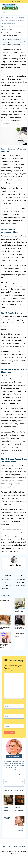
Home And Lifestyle (8, 24)
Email (7, 716)
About (4, 846)
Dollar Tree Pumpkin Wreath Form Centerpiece (19, 809)
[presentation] (20, 603)
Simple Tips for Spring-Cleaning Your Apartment (7, 582)
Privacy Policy (21, 846)
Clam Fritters (17, 1)
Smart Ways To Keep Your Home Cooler (21, 580)
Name (7, 706)
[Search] (22, 781)
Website (8, 726)
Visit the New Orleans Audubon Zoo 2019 (4, 600)
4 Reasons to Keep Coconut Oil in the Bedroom (19, 635)
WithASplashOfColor (15, 851)
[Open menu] (25, 6)
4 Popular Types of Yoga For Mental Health (4, 646)
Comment (8, 671)
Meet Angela (14, 756)
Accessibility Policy (12, 846)
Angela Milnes (7, 33)
